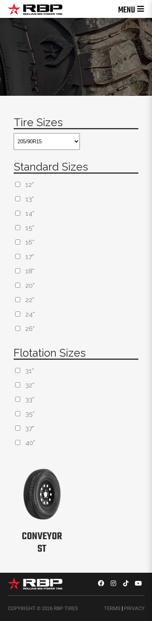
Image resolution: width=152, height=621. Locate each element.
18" (29, 271)
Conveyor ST (42, 543)
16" (29, 242)
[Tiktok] (126, 583)
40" (30, 443)
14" (29, 213)
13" (29, 199)
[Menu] (141, 9)
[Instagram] (113, 583)
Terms (112, 608)
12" (29, 184)
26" (30, 328)
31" (29, 371)
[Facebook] (101, 583)
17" (29, 256)
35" (30, 414)
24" (30, 314)
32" (29, 385)
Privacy (134, 608)
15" (29, 228)
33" (29, 399)
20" (30, 285)
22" (29, 300)
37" (29, 428)
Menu (126, 10)
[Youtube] (138, 583)
